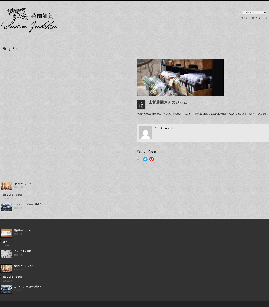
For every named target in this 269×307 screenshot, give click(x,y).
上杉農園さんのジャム (168, 102)
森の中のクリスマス (23, 183)
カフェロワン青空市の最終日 (27, 204)
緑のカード (8, 242)
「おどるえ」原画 (22, 251)
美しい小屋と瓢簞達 (12, 195)
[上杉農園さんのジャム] (203, 77)
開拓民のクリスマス (23, 230)
